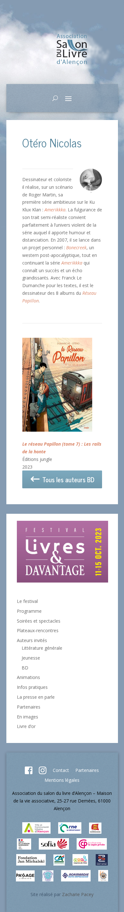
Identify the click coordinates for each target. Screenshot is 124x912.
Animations (28, 677)
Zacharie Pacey (77, 894)
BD (25, 668)
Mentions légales (62, 780)
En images (27, 717)
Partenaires (28, 707)
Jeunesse (31, 658)
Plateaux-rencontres (38, 630)
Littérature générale (42, 648)
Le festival (27, 601)
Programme (29, 611)
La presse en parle (36, 697)
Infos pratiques (32, 687)
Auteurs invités (32, 640)
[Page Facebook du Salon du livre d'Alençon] (28, 772)
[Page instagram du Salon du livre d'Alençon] (42, 772)
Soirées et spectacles (38, 621)
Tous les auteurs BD (67, 480)
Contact (61, 770)
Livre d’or (26, 726)
